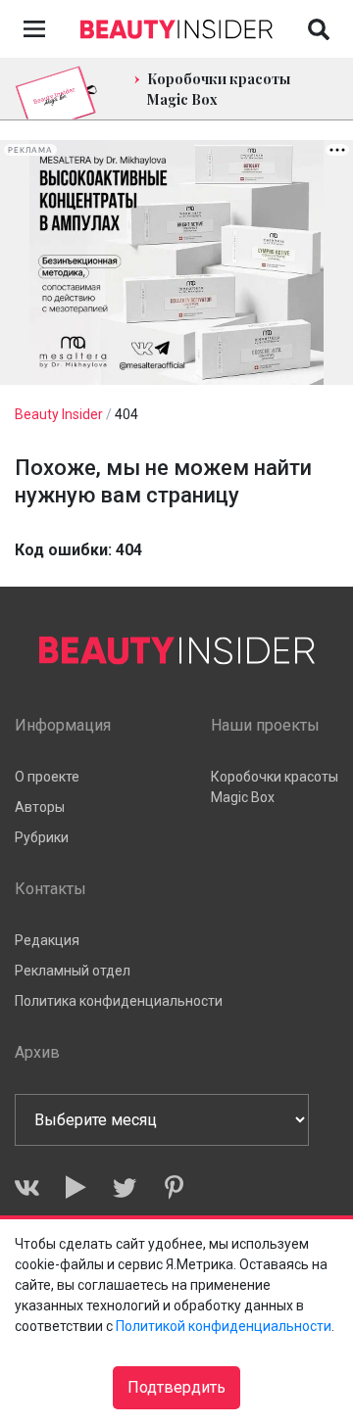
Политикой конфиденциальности (223, 1326)
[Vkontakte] (27, 1187)
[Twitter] (125, 1187)
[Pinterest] (174, 1187)
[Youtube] (76, 1187)
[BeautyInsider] (176, 24)
